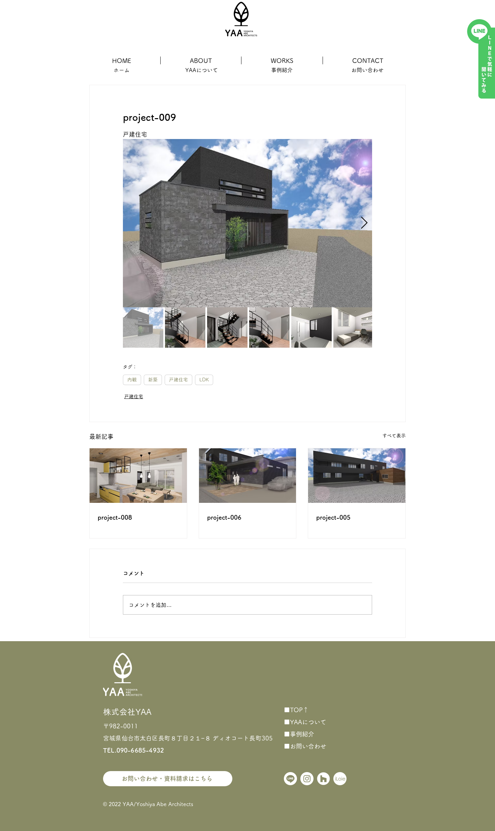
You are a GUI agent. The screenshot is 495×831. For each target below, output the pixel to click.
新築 (153, 379)
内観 (132, 379)
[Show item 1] (143, 327)
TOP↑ (299, 710)
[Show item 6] (353, 327)
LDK (204, 379)
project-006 (224, 517)
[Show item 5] (311, 327)
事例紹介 (302, 734)
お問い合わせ (308, 746)
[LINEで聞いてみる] (480, 58)
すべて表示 (394, 435)
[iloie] (339, 778)
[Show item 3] (227, 327)
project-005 (333, 517)
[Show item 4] (269, 327)
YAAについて (201, 70)
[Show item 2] (185, 327)
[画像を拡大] (247, 223)
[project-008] (138, 475)
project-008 (115, 517)
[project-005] (356, 475)
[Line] (290, 778)
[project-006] (247, 475)
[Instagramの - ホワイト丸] (307, 778)
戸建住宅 (178, 379)
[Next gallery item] (364, 223)
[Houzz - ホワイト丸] (323, 778)
